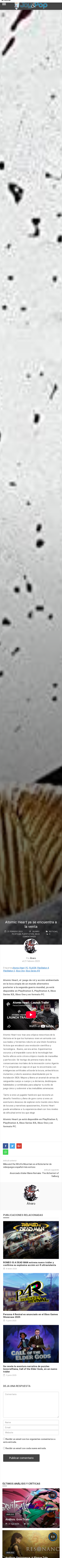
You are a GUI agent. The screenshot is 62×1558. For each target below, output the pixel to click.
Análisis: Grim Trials (17, 1519)
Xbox (37, 934)
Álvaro (36, 931)
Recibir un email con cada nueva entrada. (26, 1448)
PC (26, 968)
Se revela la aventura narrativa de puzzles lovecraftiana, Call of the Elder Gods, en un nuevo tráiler (30, 1369)
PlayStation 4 (43, 968)
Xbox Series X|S (33, 971)
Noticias (53, 931)
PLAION (32, 968)
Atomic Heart (19, 968)
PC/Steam (16, 934)
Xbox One (20, 971)
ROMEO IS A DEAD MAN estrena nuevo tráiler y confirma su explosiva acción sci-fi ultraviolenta (29, 1263)
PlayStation (28, 934)
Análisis (10, 1514)
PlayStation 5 (9, 971)
